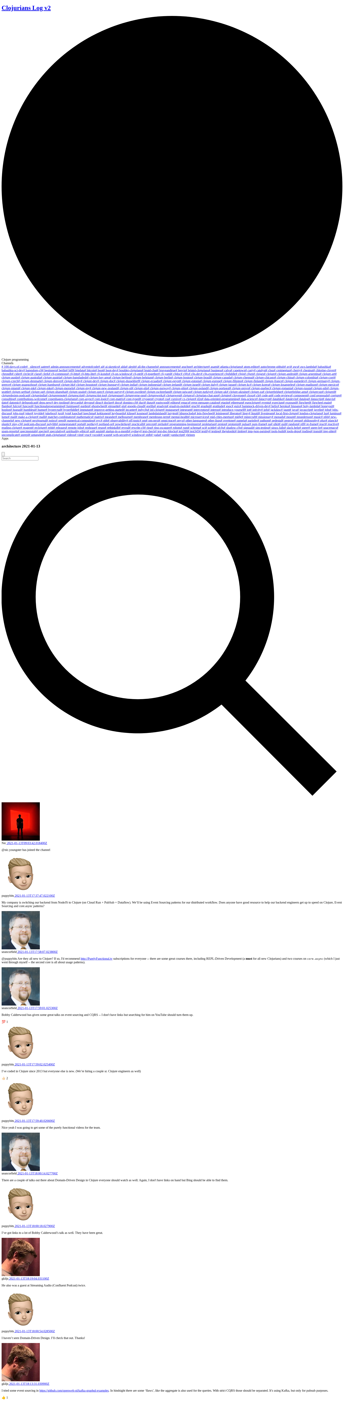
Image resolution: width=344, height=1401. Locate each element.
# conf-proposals (317, 395)
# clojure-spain (75, 391)
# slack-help (291, 427)
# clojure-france (272, 381)
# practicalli (136, 424)
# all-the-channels (146, 366)
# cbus (270, 370)
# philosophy (309, 420)
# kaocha (75, 413)
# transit (316, 431)
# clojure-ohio (178, 388)
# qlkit (275, 424)
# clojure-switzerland (157, 391)
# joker (27, 413)
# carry (249, 370)
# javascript (304, 409)
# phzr (322, 420)
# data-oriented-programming (220, 399)
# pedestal (275, 420)
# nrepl (60, 420)
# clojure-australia (30, 377)
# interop (213, 409)
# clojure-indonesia (148, 384)
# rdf (301, 424)
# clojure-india (127, 384)
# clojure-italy (207, 384)
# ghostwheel (97, 406)
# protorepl (232, 424)
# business (215, 370)
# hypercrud (53, 409)
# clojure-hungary (107, 384)
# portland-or (104, 424)
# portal (79, 424)
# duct (140, 402)
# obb (104, 420)
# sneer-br (314, 427)
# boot (99, 370)
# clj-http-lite (86, 374)
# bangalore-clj (32, 370)
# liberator (233, 413)
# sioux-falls (276, 427)
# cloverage (237, 395)
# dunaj (149, 402)
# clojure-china (284, 377)
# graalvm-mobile (178, 406)
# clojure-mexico (326, 384)
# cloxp (249, 395)
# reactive (331, 424)
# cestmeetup (282, 370)
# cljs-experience (211, 374)
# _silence (32, 366)
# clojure (269, 374)
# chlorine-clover (324, 370)
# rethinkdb (112, 427)
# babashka (322, 366)
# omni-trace (166, 420)
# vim (78, 435)
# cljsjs (240, 374)
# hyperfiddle (69, 409)
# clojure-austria (51, 377)
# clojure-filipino (231, 381)
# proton (220, 424)
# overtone (227, 420)
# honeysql (326, 406)
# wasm (106, 435)
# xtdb (147, 435)
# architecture (199, 366)
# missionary (264, 417)
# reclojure (38, 427)
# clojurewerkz (154, 395)
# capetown (238, 370)
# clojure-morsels (63, 388)
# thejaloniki (227, 431)
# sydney (134, 431)
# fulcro (15, 406)
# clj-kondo (101, 374)
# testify (204, 431)
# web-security (120, 435)
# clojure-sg (36, 391)
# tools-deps (292, 431)
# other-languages (194, 420)
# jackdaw (274, 409)
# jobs (326, 409)
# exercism (276, 402)
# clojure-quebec (259, 388)
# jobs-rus (17, 413)
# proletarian (207, 424)
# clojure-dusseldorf (126, 381)
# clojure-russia (301, 388)
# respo (100, 427)
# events (264, 402)
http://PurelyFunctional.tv (96, 958)
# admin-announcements (63, 366)
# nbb (324, 417)
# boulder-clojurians (129, 370)
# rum (184, 427)
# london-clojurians (309, 413)
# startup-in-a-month (116, 431)
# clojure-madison (305, 384)
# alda (122, 366)
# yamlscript (175, 435)
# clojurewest (172, 395)
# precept (149, 424)
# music (316, 417)
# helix (273, 406)
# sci (202, 427)
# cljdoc (176, 374)
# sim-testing (261, 427)
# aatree (43, 366)
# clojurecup (314, 391)
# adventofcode (88, 366)
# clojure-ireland (170, 384)
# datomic (13, 402)
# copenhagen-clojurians (61, 399)
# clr (256, 395)
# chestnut (307, 370)
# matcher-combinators (59, 417)
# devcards (75, 402)
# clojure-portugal (218, 388)
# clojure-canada (220, 377)
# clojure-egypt (170, 381)
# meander (108, 417)
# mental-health (178, 417)
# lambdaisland (155, 413)
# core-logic (99, 399)
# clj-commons (58, 374)
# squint (98, 431)
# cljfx (185, 374)
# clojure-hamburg (47, 384)
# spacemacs (329, 427)
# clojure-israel (190, 384)
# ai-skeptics (110, 366)
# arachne (185, 366)
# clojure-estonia (190, 381)
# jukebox (49, 413)
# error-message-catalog (204, 402)
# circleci (26, 374)
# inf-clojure (155, 409)
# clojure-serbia (19, 391)
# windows (136, 435)
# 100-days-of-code (14, 366)
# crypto (157, 399)
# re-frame (310, 424)
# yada (155, 435)
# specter (41, 431)
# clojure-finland (252, 381)
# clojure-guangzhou (23, 384)
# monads (278, 417)
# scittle (210, 427)
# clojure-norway (158, 388)
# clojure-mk (27, 388)
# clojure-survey (113, 391)
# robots (175, 427)
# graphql (204, 406)
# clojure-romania (281, 388)
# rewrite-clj (136, 427)
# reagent (26, 427)
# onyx (178, 420)
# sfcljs (219, 427)
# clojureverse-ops (133, 395)
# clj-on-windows (120, 374)
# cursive (174, 399)
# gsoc (228, 406)
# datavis (328, 399)
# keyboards (117, 413)
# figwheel (303, 402)
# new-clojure (21, 420)
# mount (289, 417)
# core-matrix (115, 399)
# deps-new (44, 402)
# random (292, 424)
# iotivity (255, 409)
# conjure (334, 395)
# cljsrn (248, 374)
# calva (226, 370)
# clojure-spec (94, 391)
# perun (296, 420)
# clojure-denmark (29, 381)
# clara (36, 374)
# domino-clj (129, 402)
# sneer (303, 427)
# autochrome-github (271, 366)
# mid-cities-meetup (220, 417)
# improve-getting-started (107, 409)
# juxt (59, 413)
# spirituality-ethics (75, 431)
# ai (100, 366)
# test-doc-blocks (165, 431)
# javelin (317, 409)
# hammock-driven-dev (254, 406)
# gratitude (217, 406)
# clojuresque (114, 395)
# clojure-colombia (305, 377)
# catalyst (260, 370)
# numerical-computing (79, 420)
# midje (237, 417)
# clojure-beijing (120, 377)
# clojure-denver (51, 381)
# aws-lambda (306, 366)
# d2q (198, 399)
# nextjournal (38, 420)
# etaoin (224, 402)
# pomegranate (65, 424)
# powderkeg (121, 424)
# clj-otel (136, 374)
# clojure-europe (210, 381)
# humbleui (28, 409)
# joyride (37, 413)
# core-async (84, 399)
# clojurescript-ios (94, 395)
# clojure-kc (242, 384)
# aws (294, 366)
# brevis (181, 370)
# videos (69, 435)
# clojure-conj (325, 377)
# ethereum (236, 402)
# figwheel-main (320, 402)
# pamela (239, 420)
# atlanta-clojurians (229, 366)
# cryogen (146, 399)
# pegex (287, 420)
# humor (40, 409)
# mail (12, 417)
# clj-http (72, 374)
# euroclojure (251, 402)
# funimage (71, 406)
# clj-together (150, 374)
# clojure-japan (225, 384)
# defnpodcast (28, 402)
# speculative (55, 431)
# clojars (258, 374)
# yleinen (189, 435)
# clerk (44, 374)
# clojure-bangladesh (74, 377)
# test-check (147, 431)
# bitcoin (89, 370)
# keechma (88, 413)
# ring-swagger (160, 427)
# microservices (198, 417)
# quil (282, 424)
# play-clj (15, 424)
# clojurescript (74, 395)
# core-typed (132, 399)
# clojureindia (37, 395)
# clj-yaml (164, 374)
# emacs (184, 402)
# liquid (253, 413)
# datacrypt (263, 399)
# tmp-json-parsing (257, 431)
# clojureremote (55, 395)
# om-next (152, 420)
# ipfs (264, 409)
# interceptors (199, 409)
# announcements (168, 366)
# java (293, 409)
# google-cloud (134, 406)
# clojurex (187, 395)
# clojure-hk (66, 384)
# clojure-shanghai (54, 391)
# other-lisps (213, 420)
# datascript (315, 399)
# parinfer (251, 420)
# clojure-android (285, 374)
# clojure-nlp (140, 388)
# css (165, 399)
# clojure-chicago (264, 377)
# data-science (247, 399)
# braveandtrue (166, 370)
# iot (247, 409)
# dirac (97, 402)
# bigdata (78, 370)
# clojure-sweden (133, 391)
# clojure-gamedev (293, 381)
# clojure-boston (181, 377)
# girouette (112, 406)
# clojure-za (255, 391)
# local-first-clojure (285, 413)
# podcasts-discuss (32, 424)
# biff (69, 370)
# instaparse (170, 409)
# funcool (26, 406)
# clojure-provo (239, 388)
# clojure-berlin (161, 377)
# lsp (324, 413)
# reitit (49, 427)
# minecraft (249, 417)
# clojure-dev (89, 381)
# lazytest (171, 413)
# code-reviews (281, 395)
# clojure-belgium (141, 377)
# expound (289, 402)
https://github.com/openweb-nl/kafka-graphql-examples (74, 1390)
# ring (147, 427)
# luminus (333, 413)
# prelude (161, 424)
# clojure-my (82, 388)
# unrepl (23, 435)
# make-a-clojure (26, 417)
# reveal (124, 427)
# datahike (276, 399)
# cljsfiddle (229, 374)
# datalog (302, 399)
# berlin (61, 370)
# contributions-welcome (30, 399)
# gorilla (149, 406)
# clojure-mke (43, 388)
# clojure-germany (316, 381)
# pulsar (244, 424)
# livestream (266, 413)
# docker (107, 402)
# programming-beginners (183, 424)
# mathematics (83, 417)
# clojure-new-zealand (103, 388)
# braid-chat (149, 370)
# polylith (50, 424)
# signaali (247, 427)
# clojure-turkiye (201, 391)
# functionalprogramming (48, 406)
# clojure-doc (105, 381)
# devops (87, 402)
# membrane (139, 417)
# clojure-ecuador (150, 381)
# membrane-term (158, 417)
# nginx (51, 420)
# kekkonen (102, 413)
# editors (173, 402)
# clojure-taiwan (181, 391)
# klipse (129, 413)
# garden (83, 406)
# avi (287, 366)
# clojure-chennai (242, 377)
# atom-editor (249, 366)
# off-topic (133, 420)
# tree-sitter (328, 431)
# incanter (129, 409)
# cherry (295, 370)
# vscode (95, 435)
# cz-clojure (187, 399)
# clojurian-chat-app (205, 395)
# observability (117, 420)
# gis (122, 406)
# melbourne (123, 417)
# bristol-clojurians (197, 370)
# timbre (240, 431)
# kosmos (140, 413)
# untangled (36, 435)
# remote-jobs (74, 427)
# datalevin (290, 399)
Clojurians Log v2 (26, 7)
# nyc (97, 420)
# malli (41, 417)
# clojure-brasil (201, 377)
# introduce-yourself (231, 409)
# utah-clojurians (53, 435)
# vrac (86, 435)
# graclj (193, 406)
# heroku (283, 406)
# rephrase (89, 427)
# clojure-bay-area (98, 377)
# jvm (66, 413)
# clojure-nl (124, 388)
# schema (194, 427)
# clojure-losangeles (281, 384)
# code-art (265, 395)
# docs (116, 402)
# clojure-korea (259, 384)
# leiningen (220, 413)
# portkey (90, 424)
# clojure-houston (85, 384)
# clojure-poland (197, 388)
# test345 (193, 431)
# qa (268, 424)
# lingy (244, 413)
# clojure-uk (219, 391)
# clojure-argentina (308, 374)
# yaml (163, 435)
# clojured (328, 391)
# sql (90, 431)
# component (299, 395)
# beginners (49, 370)
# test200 (182, 431)
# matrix (97, 417)
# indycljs (142, 409)
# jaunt (285, 409)
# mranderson (302, 417)
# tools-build (277, 431)
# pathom (263, 420)
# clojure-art (327, 374)
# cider (16, 374)
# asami (213, 366)
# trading (305, 431)
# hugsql (15, 409)
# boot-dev (110, 370)
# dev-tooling (59, 402)
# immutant (85, 409)
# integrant (184, 409)
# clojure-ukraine (237, 391)
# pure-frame (257, 424)
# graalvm (160, 406)
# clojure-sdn (319, 388)
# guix (236, 406)
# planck (331, 420)
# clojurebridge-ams (294, 391)
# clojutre (224, 395)
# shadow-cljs (232, 427)
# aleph (130, 366)
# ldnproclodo (185, 413)
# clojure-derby (71, 381)
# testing (214, 431)
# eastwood (161, 402)
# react (321, 424)
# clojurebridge (272, 391)
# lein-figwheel (203, 413)
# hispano (295, 406)
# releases (59, 427)
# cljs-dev (195, 374)
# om (143, 420)
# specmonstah (27, 431)
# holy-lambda (310, 406)
